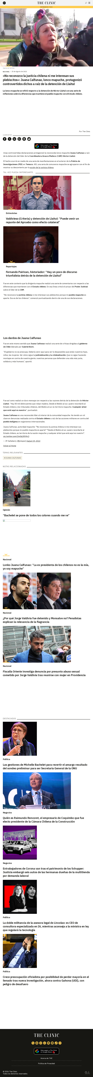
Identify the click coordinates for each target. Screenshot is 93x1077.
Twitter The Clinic (33, 1043)
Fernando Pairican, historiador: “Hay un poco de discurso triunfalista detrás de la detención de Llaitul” (41, 273)
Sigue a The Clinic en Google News (46, 146)
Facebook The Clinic (36, 1043)
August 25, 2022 (33, 441)
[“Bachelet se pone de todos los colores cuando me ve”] (46, 488)
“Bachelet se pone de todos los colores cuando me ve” (36, 515)
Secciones (89, 3)
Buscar (86, 3)
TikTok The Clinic (56, 1043)
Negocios (7, 812)
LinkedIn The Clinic (52, 1043)
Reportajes (11, 266)
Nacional (6, 71)
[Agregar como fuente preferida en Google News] (46, 1051)
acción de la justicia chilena (42, 167)
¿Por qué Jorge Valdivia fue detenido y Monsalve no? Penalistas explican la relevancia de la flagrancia (42, 620)
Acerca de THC (46, 1058)
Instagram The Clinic (40, 1043)
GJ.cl (87, 1073)
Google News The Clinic (60, 1043)
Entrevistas (11, 213)
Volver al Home (9, 446)
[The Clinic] (6, 2)
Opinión (6, 509)
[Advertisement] (46, 317)
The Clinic (13, 1071)
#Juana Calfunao (12, 458)
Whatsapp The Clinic (44, 1043)
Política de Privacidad (46, 1063)
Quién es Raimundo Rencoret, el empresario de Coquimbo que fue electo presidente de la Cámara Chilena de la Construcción (43, 819)
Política (6, 759)
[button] (4, 139)
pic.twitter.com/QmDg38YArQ (16, 436)
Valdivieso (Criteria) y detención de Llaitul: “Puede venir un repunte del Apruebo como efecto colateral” (42, 220)
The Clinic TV (48, 1043)
